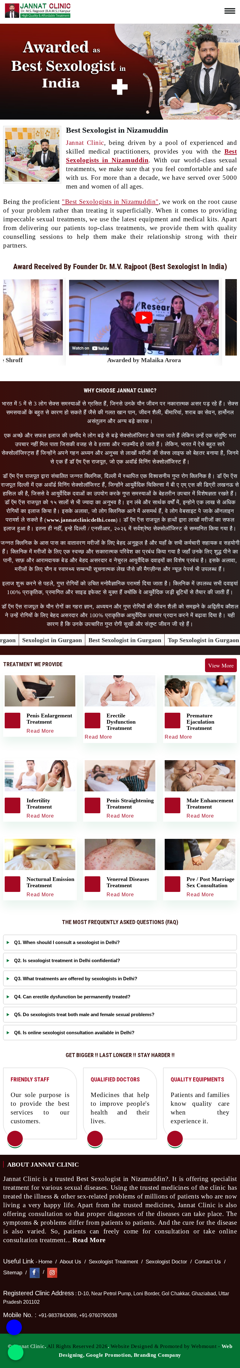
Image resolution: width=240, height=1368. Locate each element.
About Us (70, 1262)
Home (45, 1262)
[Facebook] (35, 1273)
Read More (89, 1240)
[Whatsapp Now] (15, 1352)
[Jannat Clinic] (37, 9)
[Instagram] (52, 1273)
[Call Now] (14, 1326)
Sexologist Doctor (166, 1262)
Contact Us (208, 1262)
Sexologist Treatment (113, 1262)
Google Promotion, (109, 1355)
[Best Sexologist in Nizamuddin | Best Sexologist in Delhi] (15, 1139)
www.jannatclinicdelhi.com (81, 520)
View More (221, 665)
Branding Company (157, 1355)
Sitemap (12, 1273)
